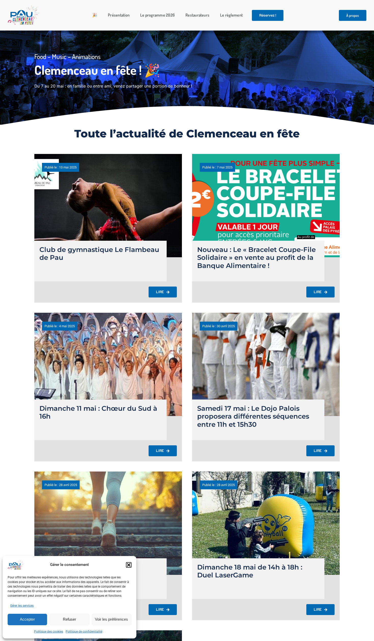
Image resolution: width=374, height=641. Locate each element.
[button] (128, 564)
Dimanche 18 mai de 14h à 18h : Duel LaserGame (249, 571)
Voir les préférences (111, 619)
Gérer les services (22, 605)
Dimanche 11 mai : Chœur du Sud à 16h (98, 412)
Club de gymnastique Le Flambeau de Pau (99, 254)
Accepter (27, 619)
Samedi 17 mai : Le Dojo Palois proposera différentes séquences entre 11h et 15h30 (253, 416)
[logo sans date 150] (23, 7)
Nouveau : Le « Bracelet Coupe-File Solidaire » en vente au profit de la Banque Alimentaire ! (256, 257)
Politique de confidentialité (84, 631)
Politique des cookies (48, 631)
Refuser (69, 619)
